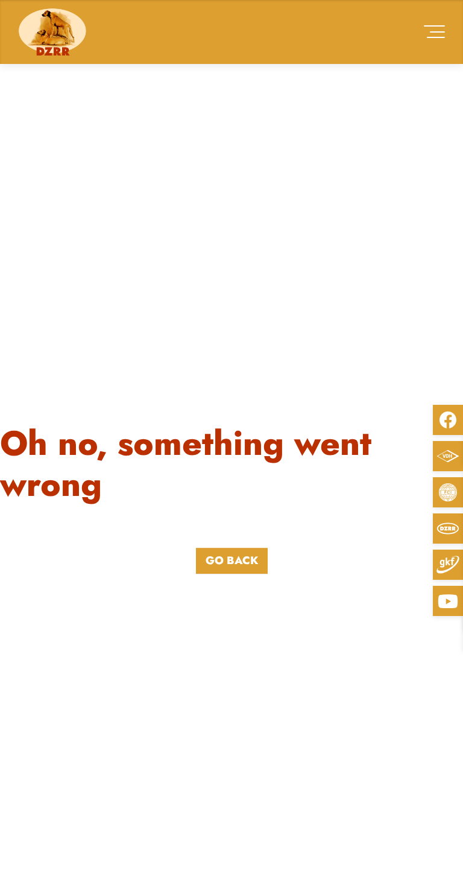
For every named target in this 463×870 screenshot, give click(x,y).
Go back (232, 560)
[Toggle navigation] (434, 31)
